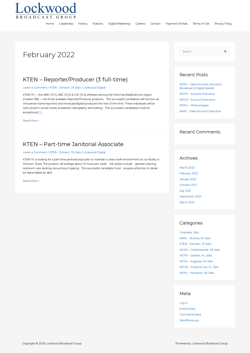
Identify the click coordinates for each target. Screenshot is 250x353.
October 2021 (188, 185)
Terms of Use (201, 23)
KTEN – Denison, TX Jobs (195, 244)
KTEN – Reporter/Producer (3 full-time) (75, 79)
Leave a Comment (35, 87)
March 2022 (187, 167)
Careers (140, 23)
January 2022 (188, 179)
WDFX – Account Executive (197, 93)
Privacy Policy (223, 23)
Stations (98, 23)
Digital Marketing (119, 23)
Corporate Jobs (189, 232)
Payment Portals (176, 23)
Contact (155, 23)
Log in (184, 303)
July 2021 (185, 190)
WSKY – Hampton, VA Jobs (197, 273)
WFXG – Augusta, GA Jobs (196, 261)
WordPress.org (189, 320)
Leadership (66, 23)
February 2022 (189, 173)
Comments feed (190, 314)
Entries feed (187, 308)
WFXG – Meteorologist (194, 105)
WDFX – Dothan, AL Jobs (196, 255)
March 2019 (187, 202)
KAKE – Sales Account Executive (200, 111)
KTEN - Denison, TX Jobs (65, 87)
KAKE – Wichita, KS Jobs (195, 238)
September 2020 (191, 196)
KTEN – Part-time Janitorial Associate (73, 144)
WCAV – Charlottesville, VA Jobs (200, 249)
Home (50, 23)
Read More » (31, 120)
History (82, 23)
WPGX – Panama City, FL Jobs (199, 267)
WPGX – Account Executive (197, 99)
